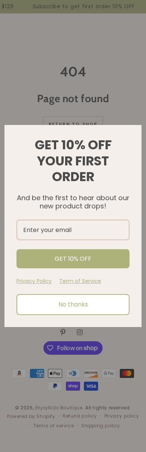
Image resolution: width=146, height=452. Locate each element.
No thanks (73, 304)
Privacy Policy (34, 281)
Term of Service (80, 281)
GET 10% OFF (73, 258)
